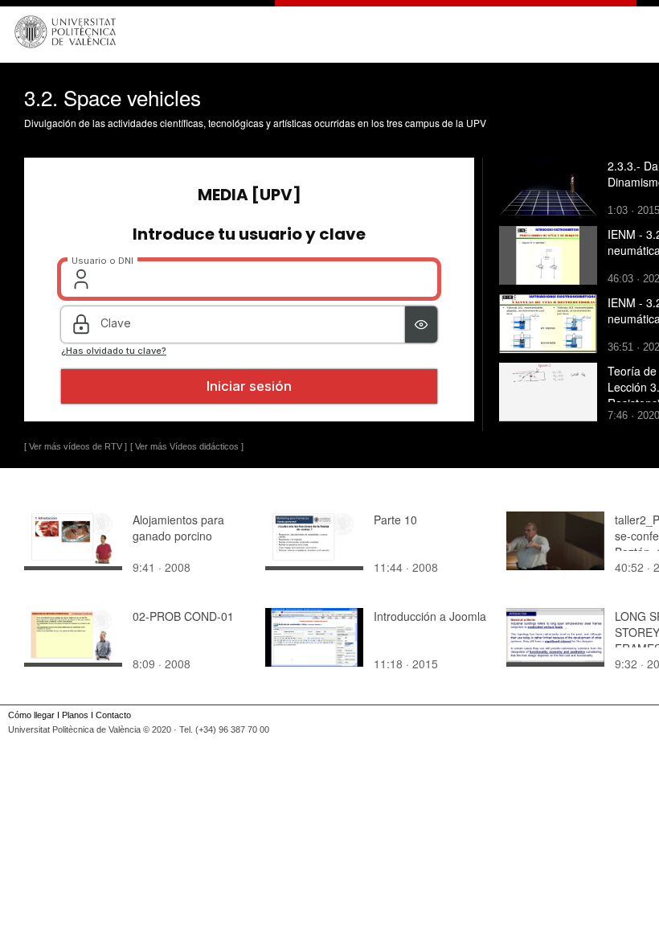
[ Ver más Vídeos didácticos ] (187, 446)
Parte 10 (395, 519)
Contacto (113, 715)
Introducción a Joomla (430, 616)
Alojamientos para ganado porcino (178, 527)
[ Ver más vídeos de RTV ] (75, 446)
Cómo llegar (31, 715)
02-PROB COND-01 (183, 616)
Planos (75, 715)
